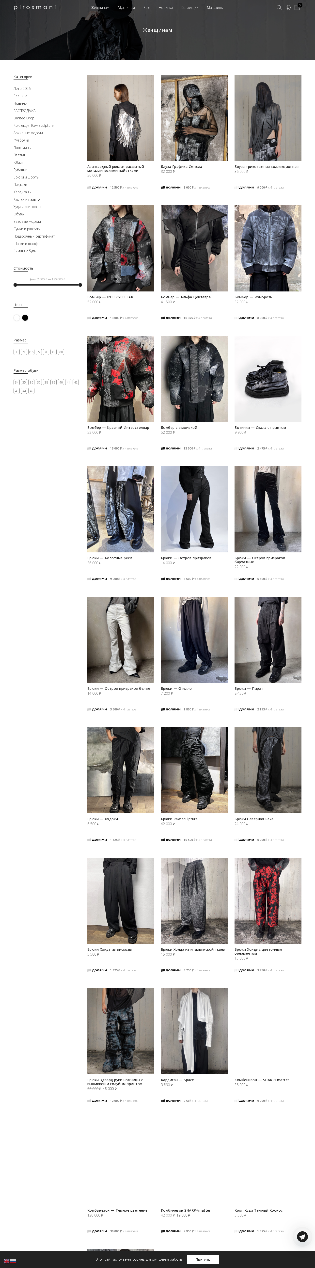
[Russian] (13, 1261)
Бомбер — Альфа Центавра (186, 297)
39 (53, 382)
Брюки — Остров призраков (186, 558)
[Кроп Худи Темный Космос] (268, 1162)
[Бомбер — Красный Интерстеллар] (120, 379)
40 (61, 382)
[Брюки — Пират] (268, 640)
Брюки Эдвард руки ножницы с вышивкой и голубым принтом (115, 1081)
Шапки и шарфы (27, 243)
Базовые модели (27, 221)
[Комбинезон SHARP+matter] (194, 1162)
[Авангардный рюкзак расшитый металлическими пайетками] (120, 118)
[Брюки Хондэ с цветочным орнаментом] (268, 901)
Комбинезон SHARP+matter (186, 1210)
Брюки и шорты (26, 177)
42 (76, 382)
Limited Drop (24, 118)
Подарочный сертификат (34, 236)
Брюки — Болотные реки (109, 558)
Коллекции (189, 7)
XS (53, 352)
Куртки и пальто (27, 199)
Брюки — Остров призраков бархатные (260, 560)
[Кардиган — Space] (194, 1031)
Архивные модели (28, 132)
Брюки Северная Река (254, 819)
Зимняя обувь (25, 251)
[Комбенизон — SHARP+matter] (268, 1031)
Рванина (20, 96)
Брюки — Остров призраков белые (118, 688)
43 (16, 391)
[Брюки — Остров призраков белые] (120, 640)
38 (46, 382)
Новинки (166, 7)
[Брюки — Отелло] (194, 640)
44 (24, 391)
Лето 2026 (22, 88)
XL (46, 352)
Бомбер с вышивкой (179, 427)
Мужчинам (126, 7)
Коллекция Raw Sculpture (34, 125)
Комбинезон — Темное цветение (117, 1210)
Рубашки (20, 169)
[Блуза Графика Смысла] (194, 118)
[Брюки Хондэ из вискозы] (120, 901)
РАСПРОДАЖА (24, 110)
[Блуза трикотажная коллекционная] (268, 118)
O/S (31, 352)
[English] (7, 1261)
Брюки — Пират (249, 688)
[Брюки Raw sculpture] (194, 770)
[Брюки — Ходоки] (120, 770)
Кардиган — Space (177, 1079)
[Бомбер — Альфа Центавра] (194, 248)
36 (31, 382)
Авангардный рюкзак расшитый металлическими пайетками (115, 168)
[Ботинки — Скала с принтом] (268, 379)
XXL (61, 352)
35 (24, 382)
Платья (19, 155)
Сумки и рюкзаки (27, 228)
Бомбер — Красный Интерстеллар (118, 427)
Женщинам (100, 7)
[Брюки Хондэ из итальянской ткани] (194, 901)
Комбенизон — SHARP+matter (262, 1079)
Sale (146, 7)
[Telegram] (302, 1256)
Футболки (21, 140)
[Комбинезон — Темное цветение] (120, 1162)
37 (39, 382)
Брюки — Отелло (176, 688)
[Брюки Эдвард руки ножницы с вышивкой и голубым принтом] (120, 1031)
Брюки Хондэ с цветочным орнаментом (258, 951)
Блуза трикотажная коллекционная (267, 166)
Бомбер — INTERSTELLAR (110, 297)
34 (16, 382)
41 (68, 382)
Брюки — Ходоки (102, 819)
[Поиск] (279, 8)
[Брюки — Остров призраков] (194, 509)
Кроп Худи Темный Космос (259, 1210)
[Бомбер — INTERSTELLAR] (120, 248)
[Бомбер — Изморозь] (268, 248)
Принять (203, 1259)
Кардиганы (22, 192)
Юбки (18, 162)
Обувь (19, 214)
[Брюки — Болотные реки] (120, 509)
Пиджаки (20, 184)
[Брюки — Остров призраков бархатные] (268, 509)
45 (31, 391)
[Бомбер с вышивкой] (194, 379)
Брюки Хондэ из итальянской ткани (193, 949)
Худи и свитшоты (27, 206)
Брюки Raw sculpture (179, 819)
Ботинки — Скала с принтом (260, 427)
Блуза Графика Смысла (181, 166)
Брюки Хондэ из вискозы (109, 949)
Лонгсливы (22, 147)
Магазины (215, 7)
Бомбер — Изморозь (253, 297)
